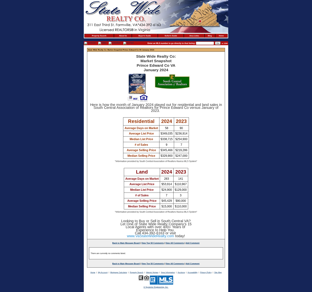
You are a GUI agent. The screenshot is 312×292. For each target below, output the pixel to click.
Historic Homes (152, 272)
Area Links (194, 36)
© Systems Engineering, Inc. (156, 287)
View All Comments (174, 243)
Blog (210, 36)
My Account (103, 272)
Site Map (218, 272)
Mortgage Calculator (118, 272)
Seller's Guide (171, 36)
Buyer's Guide (144, 36)
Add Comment (193, 243)
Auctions (181, 272)
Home (221, 36)
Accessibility (193, 272)
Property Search (99, 36)
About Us (123, 36)
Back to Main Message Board (126, 243)
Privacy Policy (206, 272)
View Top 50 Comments (152, 243)
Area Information (168, 272)
